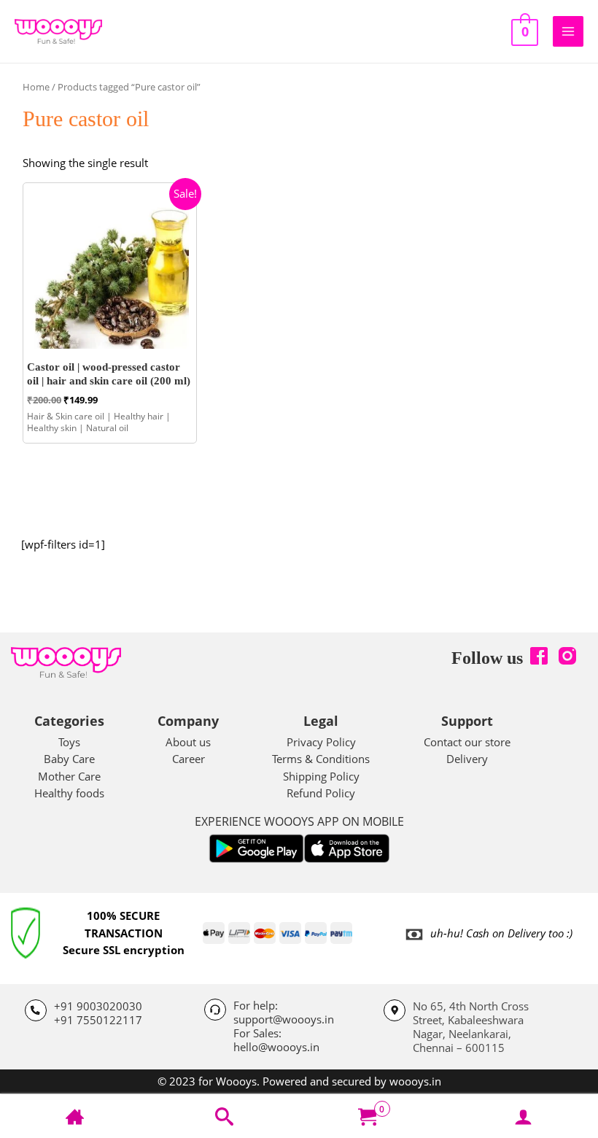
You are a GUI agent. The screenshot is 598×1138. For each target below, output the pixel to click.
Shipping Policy (321, 776)
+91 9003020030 (98, 1006)
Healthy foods (69, 793)
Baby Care (69, 758)
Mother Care (69, 776)
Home (36, 86)
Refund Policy (321, 793)
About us (188, 742)
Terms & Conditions (321, 758)
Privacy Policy (321, 742)
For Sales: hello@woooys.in (276, 1040)
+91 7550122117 (98, 1020)
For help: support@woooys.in (283, 1012)
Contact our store (467, 742)
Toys (69, 742)
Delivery (467, 758)
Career (188, 758)
